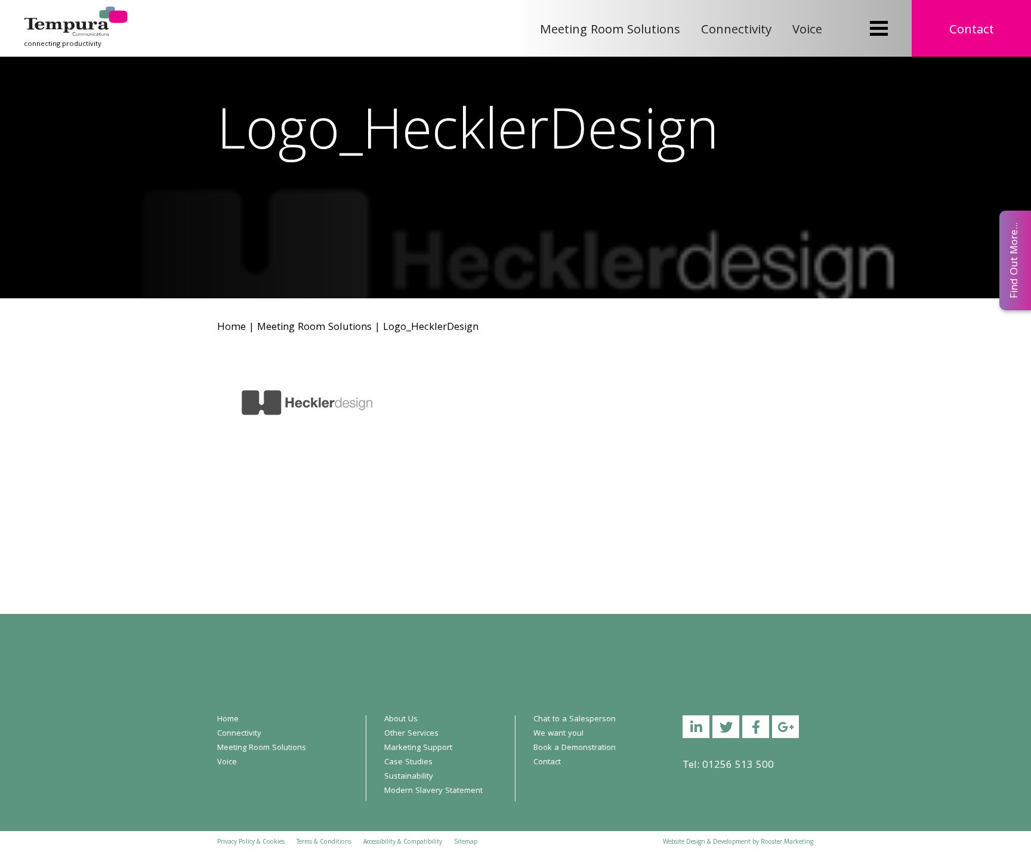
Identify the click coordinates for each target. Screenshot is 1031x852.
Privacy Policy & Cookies (251, 842)
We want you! (558, 733)
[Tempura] (76, 14)
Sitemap (465, 842)
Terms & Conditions (324, 842)
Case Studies (408, 762)
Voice (807, 30)
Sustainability (408, 776)
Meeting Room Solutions (610, 30)
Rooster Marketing (787, 842)
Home (231, 328)
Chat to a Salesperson (574, 719)
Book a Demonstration (574, 748)
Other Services (411, 733)
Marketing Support (418, 748)
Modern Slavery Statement (433, 791)
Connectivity (736, 30)
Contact (971, 30)
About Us (401, 719)
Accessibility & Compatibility (402, 842)
